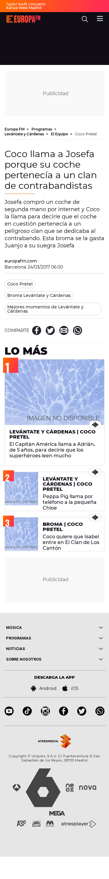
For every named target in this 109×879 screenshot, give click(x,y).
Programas (42, 129)
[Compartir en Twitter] (50, 330)
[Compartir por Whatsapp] (77, 330)
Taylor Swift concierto (26, 4)
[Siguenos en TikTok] (27, 714)
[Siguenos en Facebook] (63, 714)
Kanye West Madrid (23, 7)
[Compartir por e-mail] (63, 330)
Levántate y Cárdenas (25, 134)
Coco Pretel (86, 134)
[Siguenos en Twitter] (81, 714)
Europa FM (15, 129)
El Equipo (60, 134)
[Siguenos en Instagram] (45, 714)
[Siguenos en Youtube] (9, 714)
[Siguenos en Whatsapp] (99, 714)
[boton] (78, 627)
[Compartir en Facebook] (36, 330)
